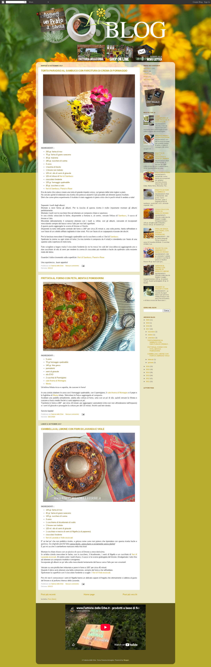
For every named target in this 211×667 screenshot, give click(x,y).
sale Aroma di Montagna (56, 381)
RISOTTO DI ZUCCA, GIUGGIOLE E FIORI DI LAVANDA (162, 156)
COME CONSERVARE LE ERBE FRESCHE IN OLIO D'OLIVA (162, 119)
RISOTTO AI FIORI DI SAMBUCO (162, 191)
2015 (148, 369)
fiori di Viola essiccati (101, 573)
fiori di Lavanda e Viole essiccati (59, 538)
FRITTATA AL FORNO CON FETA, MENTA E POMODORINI (72, 278)
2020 (148, 320)
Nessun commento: (72, 266)
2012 (148, 378)
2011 (148, 381)
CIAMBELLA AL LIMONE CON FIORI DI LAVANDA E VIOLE (72, 429)
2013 (148, 375)
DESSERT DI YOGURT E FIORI (161, 288)
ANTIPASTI (147, 68)
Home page (89, 594)
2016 (148, 366)
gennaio (151, 362)
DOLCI (50, 268)
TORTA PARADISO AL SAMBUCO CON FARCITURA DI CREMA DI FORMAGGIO (84, 71)
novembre (151, 332)
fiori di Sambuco (66, 176)
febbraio (151, 359)
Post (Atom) (52, 599)
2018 (148, 326)
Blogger (126, 660)
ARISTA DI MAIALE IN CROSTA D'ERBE (162, 136)
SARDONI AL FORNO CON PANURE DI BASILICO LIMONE (162, 268)
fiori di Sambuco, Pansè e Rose (59, 189)
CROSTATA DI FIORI (162, 172)
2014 (148, 372)
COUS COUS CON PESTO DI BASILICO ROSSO (162, 211)
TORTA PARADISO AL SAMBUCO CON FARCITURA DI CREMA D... (158, 342)
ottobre (150, 335)
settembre (151, 338)
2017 (148, 329)
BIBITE (146, 71)
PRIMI (146, 77)
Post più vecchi (130, 594)
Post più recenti (48, 594)
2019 (148, 323)
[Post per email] (83, 266)
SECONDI (51, 417)
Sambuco (122, 216)
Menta (48, 384)
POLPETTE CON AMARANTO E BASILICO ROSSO (162, 250)
